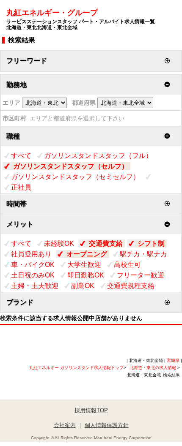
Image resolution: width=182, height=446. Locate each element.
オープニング (86, 254)
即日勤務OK (85, 275)
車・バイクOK (33, 264)
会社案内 (65, 425)
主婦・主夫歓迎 (34, 285)
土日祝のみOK (33, 275)
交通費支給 (106, 243)
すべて (21, 155)
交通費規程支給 (130, 285)
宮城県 (173, 360)
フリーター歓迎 (140, 275)
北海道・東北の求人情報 (153, 367)
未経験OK (59, 243)
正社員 (21, 187)
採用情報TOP (91, 410)
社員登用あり (31, 254)
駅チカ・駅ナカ (143, 254)
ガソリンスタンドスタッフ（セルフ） (70, 166)
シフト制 (151, 243)
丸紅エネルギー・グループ (80, 19)
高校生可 (127, 264)
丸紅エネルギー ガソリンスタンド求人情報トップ (76, 367)
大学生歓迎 (84, 264)
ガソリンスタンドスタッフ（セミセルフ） (75, 176)
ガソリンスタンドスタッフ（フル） (98, 155)
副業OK (82, 285)
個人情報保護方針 (107, 425)
